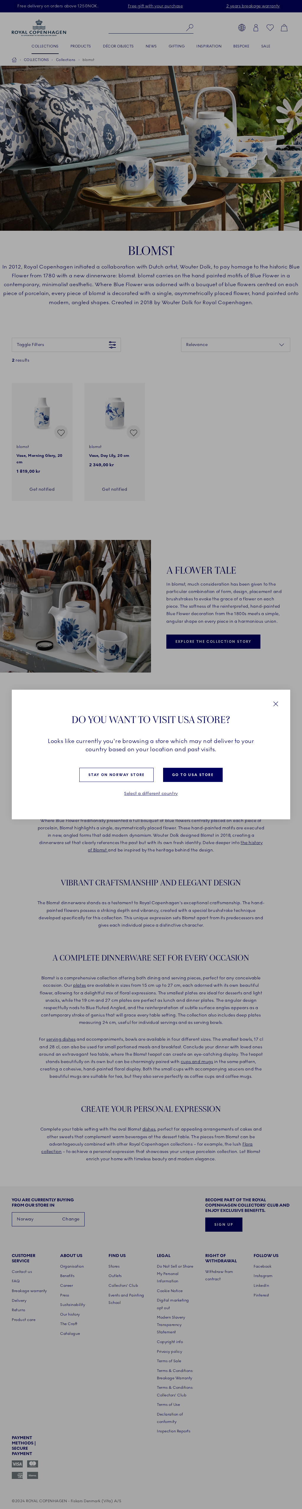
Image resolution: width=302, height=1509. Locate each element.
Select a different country (151, 793)
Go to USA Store (193, 775)
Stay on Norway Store (116, 775)
